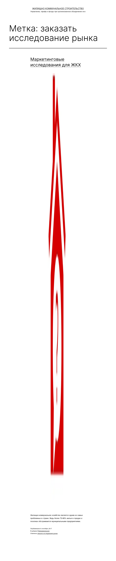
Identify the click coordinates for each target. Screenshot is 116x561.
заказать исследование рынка (47, 533)
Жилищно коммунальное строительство (58, 8)
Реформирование (44, 531)
